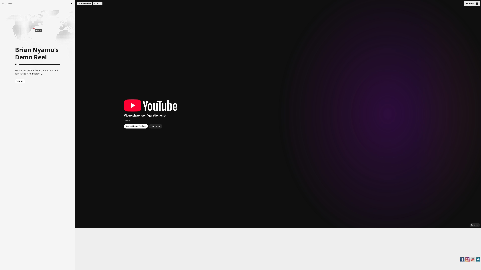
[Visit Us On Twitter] (477, 259)
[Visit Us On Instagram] (467, 259)
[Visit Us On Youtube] (472, 259)
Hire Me (20, 81)
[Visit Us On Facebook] (462, 259)
